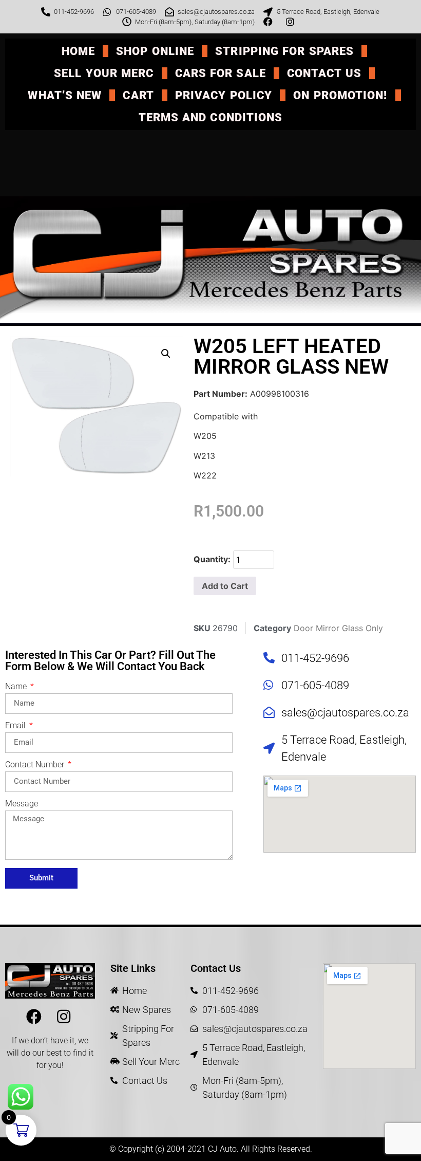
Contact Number (35, 765)
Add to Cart (225, 586)
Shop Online (155, 51)
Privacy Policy (223, 95)
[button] (166, 353)
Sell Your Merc (104, 73)
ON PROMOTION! (340, 95)
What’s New (65, 95)
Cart (138, 95)
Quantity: (212, 559)
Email (16, 726)
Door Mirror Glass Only (338, 628)
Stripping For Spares (284, 51)
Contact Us (324, 73)
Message (21, 804)
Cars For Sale (220, 73)
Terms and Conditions (211, 117)
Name (17, 687)
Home (78, 51)
